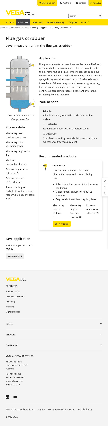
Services (11, 334)
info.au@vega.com (14, 381)
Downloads (37, 22)
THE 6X (85, 22)
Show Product (61, 224)
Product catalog (13, 291)
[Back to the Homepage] (16, 279)
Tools (9, 324)
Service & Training (55, 22)
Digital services (13, 311)
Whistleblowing (85, 409)
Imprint (41, 409)
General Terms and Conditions (20, 409)
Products (10, 22)
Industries (23, 22)
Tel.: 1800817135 (13, 374)
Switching (10, 301)
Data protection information (61, 409)
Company (72, 22)
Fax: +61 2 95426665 (15, 377)
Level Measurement (15, 296)
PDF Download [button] (15, 256)
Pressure (10, 306)
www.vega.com (13, 384)
